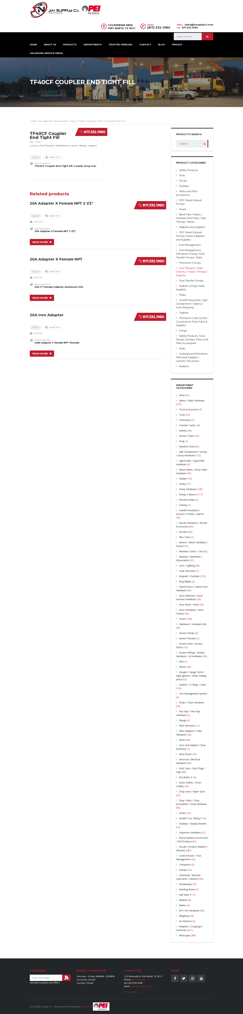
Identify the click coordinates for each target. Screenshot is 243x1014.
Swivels (183, 430)
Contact (145, 44)
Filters (182, 739)
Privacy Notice (131, 991)
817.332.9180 (190, 27)
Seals (182, 348)
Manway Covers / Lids (191, 551)
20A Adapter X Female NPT (56, 259)
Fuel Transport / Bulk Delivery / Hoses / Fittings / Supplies (66, 121)
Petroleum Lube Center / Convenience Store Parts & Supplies (192, 322)
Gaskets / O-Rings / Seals (192, 684)
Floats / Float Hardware (191, 702)
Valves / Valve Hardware (192, 400)
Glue (181, 661)
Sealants (184, 366)
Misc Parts (184, 537)
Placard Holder (187, 499)
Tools (182, 175)
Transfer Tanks (187, 425)
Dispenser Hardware (190, 832)
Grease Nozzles (187, 638)
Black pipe (184, 935)
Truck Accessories (188, 409)
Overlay (183, 505)
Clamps (183, 869)
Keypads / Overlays (189, 576)
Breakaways (185, 884)
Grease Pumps (187, 633)
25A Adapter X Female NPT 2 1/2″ (61, 203)
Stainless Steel (186, 446)
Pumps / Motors (188, 494)
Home (33, 44)
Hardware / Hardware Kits (193, 624)
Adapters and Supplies (192, 227)
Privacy (177, 44)
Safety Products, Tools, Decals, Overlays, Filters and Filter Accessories (192, 339)
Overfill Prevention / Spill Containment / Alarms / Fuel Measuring (191, 304)
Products (70, 44)
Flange (182, 720)
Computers (185, 864)
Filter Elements (187, 725)
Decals (183, 180)
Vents (182, 395)
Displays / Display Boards (192, 823)
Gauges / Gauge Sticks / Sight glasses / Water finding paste (191, 675)
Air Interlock (185, 921)
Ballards (183, 900)
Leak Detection (187, 570)
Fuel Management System (193, 693)
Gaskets (183, 312)
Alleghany (184, 915)
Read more (40, 242)
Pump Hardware (187, 489)
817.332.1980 (94, 132)
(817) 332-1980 (158, 27)
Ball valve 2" (185, 894)
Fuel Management (190, 244)
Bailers (182, 905)
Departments (93, 44)
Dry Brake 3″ (186, 777)
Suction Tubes (186, 435)
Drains (182, 813)
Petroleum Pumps (190, 262)
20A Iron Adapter (46, 315)
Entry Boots (185, 754)
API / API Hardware (189, 910)
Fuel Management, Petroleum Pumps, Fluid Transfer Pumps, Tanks (190, 254)
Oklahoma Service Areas (46, 53)
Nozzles (183, 531)
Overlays (184, 186)
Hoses (182, 209)
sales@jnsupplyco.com (198, 24)
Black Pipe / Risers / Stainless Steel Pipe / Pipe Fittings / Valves (191, 218)
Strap (182, 441)
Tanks (182, 294)
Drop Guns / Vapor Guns (192, 791)
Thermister (185, 420)
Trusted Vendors (120, 44)
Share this (54, 157)
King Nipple (185, 581)
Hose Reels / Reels (189, 604)
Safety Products (188, 170)
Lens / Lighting (187, 565)
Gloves (182, 666)
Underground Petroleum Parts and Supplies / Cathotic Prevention (192, 357)
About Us (50, 44)
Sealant (183, 478)
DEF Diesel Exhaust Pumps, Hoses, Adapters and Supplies (190, 236)
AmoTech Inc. (86, 1006)
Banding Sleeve (187, 889)
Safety (182, 483)
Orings (183, 330)
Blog (161, 44)
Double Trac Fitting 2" (190, 818)
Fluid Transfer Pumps (191, 280)
